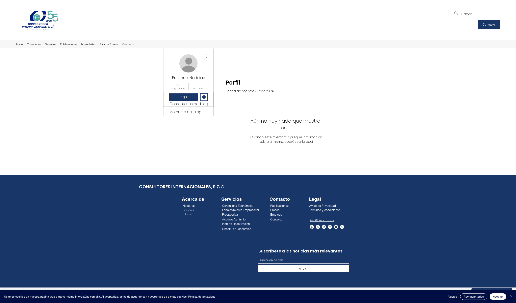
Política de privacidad (201, 296)
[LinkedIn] (324, 227)
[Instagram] (330, 227)
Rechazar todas (474, 296)
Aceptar (498, 296)
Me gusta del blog (185, 111)
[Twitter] (318, 227)
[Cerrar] (511, 296)
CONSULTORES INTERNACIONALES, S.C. (180, 187)
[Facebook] (312, 227)
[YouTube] (336, 227)
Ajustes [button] (452, 296)
